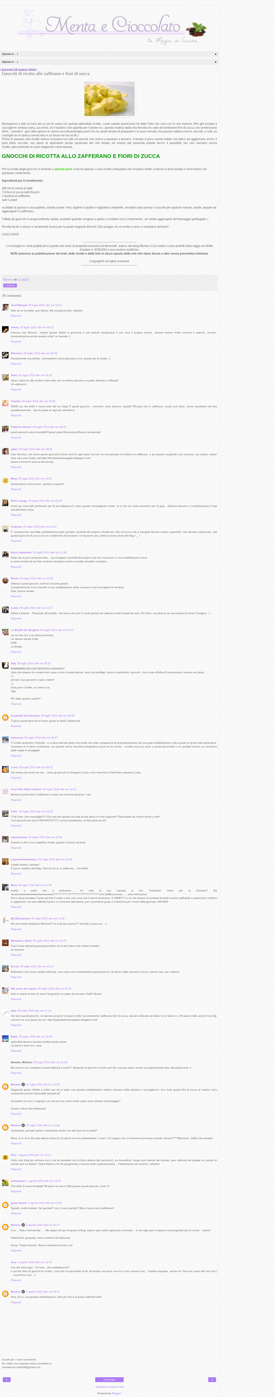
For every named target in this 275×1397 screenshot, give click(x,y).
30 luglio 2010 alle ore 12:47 (49, 940)
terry (14, 1262)
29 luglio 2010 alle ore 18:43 (49, 426)
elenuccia (17, 737)
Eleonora (16, 353)
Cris (13, 1154)
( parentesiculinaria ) (24, 859)
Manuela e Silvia (21, 940)
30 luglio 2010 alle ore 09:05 (58, 715)
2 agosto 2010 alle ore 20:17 (43, 1224)
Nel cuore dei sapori (23, 988)
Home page (109, 1379)
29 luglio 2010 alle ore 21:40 (50, 552)
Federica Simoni (21, 426)
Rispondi (16, 315)
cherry (15, 327)
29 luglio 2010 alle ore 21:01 (40, 526)
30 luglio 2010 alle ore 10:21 (60, 789)
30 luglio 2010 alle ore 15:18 (54, 988)
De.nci (15, 966)
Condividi (10, 285)
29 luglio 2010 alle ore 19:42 (45, 500)
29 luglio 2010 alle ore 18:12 (37, 327)
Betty (14, 1036)
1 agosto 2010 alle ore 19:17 (34, 1154)
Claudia (16, 401)
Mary (14, 478)
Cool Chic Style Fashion (26, 789)
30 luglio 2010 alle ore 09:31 (36, 767)
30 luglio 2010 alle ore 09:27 (41, 737)
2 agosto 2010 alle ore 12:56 (45, 1202)
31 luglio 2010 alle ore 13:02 (43, 1084)
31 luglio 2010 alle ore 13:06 (43, 1125)
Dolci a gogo (19, 500)
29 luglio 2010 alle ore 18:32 (35, 375)
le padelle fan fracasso (25, 715)
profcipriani (18, 1180)
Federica (16, 526)
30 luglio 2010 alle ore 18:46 (35, 1036)
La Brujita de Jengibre (25, 629)
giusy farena (19, 1202)
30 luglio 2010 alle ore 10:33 (45, 837)
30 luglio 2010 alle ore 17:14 (34, 1010)
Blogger (116, 1393)
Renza (15, 578)
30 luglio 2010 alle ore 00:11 (57, 629)
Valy (13, 663)
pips (13, 1010)
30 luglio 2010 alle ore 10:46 (55, 859)
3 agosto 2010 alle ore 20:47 (43, 1291)
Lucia (14, 607)
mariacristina (19, 837)
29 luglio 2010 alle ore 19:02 (35, 478)
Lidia (14, 811)
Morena (15, 1084)
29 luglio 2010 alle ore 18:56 (35, 449)
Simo (14, 375)
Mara (14, 885)
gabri (14, 449)
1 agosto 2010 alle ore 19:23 (44, 1180)
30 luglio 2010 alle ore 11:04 (35, 885)
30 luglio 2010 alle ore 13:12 (37, 966)
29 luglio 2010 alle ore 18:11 (45, 305)
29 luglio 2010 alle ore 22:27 (36, 607)
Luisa (14, 767)
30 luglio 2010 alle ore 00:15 (34, 663)
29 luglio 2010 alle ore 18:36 (38, 401)
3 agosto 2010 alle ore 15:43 (35, 1262)
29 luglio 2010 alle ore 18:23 (40, 353)
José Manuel (19, 305)
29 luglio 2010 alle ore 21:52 (37, 578)
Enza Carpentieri (21, 552)
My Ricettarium (20, 918)
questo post (63, 169)
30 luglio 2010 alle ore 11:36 (48, 918)
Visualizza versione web (109, 1386)
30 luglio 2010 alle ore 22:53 (50, 1062)
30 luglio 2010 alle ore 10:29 (36, 811)
